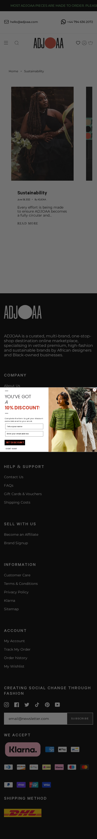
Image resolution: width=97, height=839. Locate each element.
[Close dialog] (94, 389)
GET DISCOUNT (15, 442)
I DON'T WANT (11, 449)
